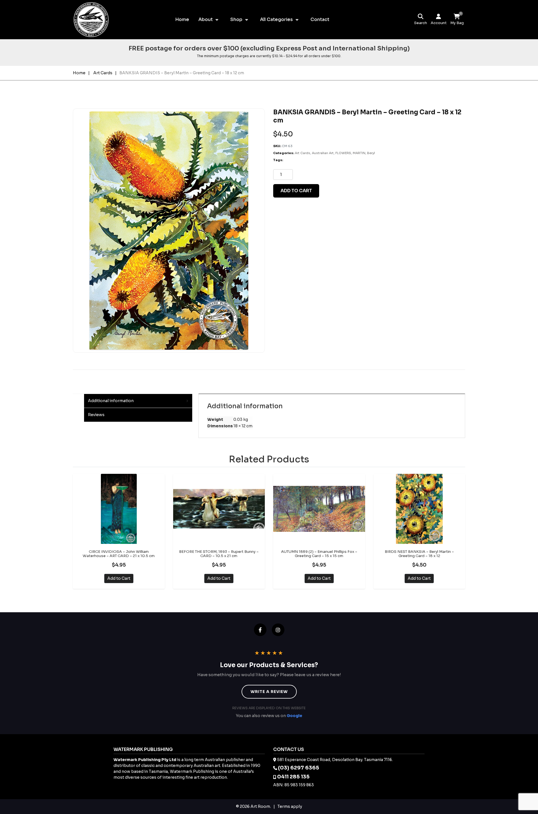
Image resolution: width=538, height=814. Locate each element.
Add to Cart (118, 578)
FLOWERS (343, 153)
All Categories (276, 19)
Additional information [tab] (111, 400)
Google (294, 715)
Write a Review (269, 691)
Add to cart (296, 191)
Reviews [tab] (96, 414)
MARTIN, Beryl (364, 153)
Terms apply (289, 806)
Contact (319, 19)
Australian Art (323, 153)
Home (182, 19)
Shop (236, 19)
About (205, 19)
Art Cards (102, 72)
